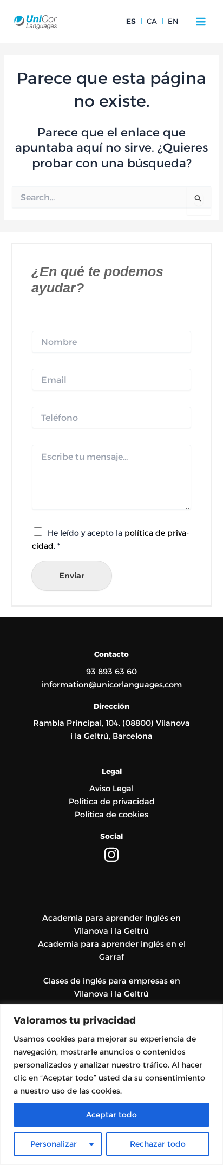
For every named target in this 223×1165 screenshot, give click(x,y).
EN (173, 21)
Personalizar (53, 1144)
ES (131, 21)
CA (152, 21)
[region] (111, 1084)
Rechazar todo (158, 1144)
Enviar (71, 576)
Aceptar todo (111, 1115)
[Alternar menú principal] (200, 21)
